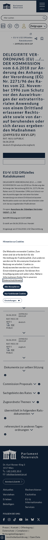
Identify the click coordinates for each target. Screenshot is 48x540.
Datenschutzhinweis (12, 280)
